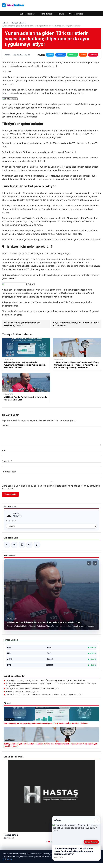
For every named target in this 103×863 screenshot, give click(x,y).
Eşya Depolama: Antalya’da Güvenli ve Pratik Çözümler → (76, 324)
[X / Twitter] (14, 545)
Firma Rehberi (46, 14)
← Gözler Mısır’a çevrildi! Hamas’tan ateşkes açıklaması (22, 324)
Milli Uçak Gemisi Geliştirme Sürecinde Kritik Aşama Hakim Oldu (32, 688)
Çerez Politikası (76, 14)
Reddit (83, 55)
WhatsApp (72, 55)
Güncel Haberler (27, 14)
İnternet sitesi (9, 471)
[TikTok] (37, 545)
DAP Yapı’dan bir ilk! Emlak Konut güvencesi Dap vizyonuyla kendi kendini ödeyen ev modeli (44, 694)
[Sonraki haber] (95, 563)
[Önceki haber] (89, 563)
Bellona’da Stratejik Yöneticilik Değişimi (22, 691)
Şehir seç (11, 521)
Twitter (50, 55)
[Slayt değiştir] (46, 841)
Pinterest (93, 55)
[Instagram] (22, 545)
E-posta (7, 461)
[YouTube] (29, 545)
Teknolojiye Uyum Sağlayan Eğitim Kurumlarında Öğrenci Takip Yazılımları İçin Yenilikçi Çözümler (45, 680)
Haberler (5, 23)
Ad (4, 450)
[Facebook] (7, 545)
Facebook (61, 55)
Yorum (6, 425)
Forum (61, 14)
